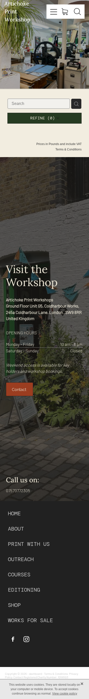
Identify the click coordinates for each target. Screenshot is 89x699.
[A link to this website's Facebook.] (13, 639)
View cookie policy (64, 693)
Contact (18, 677)
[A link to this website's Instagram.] (26, 639)
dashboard (35, 673)
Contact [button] (19, 389)
